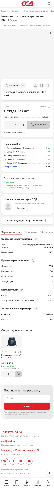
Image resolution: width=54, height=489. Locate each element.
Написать (21, 208)
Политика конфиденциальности (15, 469)
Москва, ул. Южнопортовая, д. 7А (20, 450)
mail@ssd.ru (8, 441)
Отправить (27, 406)
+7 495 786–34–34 (11, 432)
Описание (23, 25)
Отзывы (46, 25)
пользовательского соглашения (16, 414)
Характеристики (8, 25)
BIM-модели (35, 25)
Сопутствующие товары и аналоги (25, 220)
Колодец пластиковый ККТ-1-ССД (11, 356)
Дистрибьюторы (11, 167)
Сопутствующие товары (16, 330)
